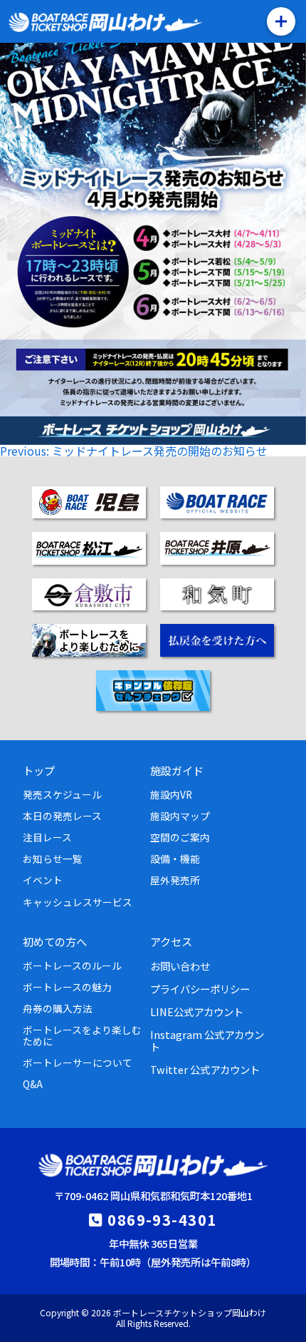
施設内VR (171, 794)
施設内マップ (180, 816)
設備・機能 (175, 858)
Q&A (33, 1084)
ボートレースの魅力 (67, 987)
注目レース (47, 837)
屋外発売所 (175, 880)
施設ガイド (177, 770)
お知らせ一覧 (53, 858)
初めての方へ (55, 941)
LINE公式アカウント (196, 1011)
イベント (43, 880)
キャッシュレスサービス (77, 902)
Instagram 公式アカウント (207, 1040)
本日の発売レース (62, 816)
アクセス (171, 941)
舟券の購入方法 (58, 1008)
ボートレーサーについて (77, 1062)
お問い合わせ (180, 965)
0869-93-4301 (161, 1219)
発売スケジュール (62, 794)
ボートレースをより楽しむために (82, 1035)
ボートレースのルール (72, 965)
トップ (39, 770)
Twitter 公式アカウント (205, 1069)
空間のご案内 (180, 837)
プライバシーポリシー (200, 988)
